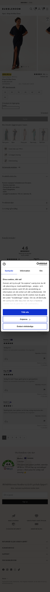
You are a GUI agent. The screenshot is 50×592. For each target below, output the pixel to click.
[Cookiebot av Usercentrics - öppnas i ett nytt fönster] (36, 264)
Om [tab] (40, 271)
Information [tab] (25, 271)
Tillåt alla (25, 312)
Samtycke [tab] (9, 271)
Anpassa (23, 319)
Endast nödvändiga (25, 326)
